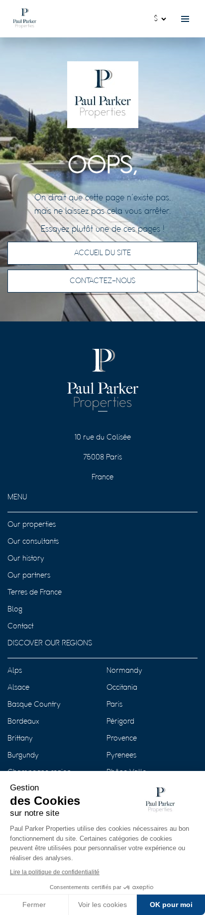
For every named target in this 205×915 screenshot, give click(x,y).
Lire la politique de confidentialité (55, 872)
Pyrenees (121, 756)
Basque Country (34, 705)
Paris (114, 705)
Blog (14, 609)
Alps (14, 671)
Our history (25, 559)
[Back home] (24, 18)
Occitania (121, 688)
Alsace (18, 688)
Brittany (20, 739)
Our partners (28, 576)
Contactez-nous (102, 281)
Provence (121, 739)
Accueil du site (102, 253)
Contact (20, 626)
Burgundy (23, 756)
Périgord (120, 722)
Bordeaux (23, 722)
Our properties (31, 525)
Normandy (124, 671)
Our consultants (33, 542)
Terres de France (34, 593)
